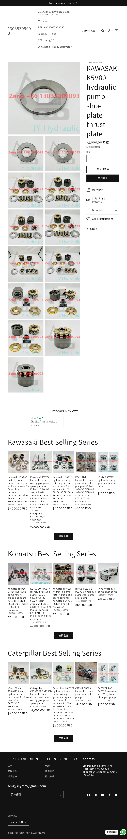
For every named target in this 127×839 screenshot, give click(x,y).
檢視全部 (64, 536)
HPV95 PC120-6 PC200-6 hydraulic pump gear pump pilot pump (85, 593)
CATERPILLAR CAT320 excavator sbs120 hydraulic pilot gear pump (108, 693)
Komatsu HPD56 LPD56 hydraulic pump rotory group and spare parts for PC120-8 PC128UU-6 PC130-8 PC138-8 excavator (18, 599)
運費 (98, 147)
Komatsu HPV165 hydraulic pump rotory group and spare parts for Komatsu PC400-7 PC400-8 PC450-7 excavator (62, 597)
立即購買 (103, 178)
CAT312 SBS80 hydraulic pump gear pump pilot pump (84, 693)
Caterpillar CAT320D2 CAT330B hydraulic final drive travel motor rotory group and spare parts (41, 696)
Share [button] (93, 228)
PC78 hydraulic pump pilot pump (107, 590)
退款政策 (12, 776)
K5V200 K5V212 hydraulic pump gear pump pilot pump (107, 482)
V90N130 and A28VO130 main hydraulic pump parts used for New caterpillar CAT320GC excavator (18, 697)
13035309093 (22, 833)
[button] (102, 30)
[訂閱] (60, 794)
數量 (88, 152)
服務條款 (12, 771)
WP (10, 766)
